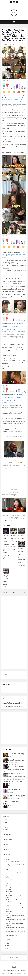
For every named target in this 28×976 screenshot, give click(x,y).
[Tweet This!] (7, 521)
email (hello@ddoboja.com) (8, 690)
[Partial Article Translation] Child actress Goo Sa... (14, 880)
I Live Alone (9, 43)
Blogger (16, 957)
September (8, 839)
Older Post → (24, 592)
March (7, 854)
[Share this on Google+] (9, 521)
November (8, 834)
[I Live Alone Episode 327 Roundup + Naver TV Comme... (15, 920)
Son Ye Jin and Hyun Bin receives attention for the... (15, 868)
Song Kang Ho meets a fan (11, 935)
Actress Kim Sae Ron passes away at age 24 (16, 784)
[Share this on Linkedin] (12, 521)
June (7, 847)
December (8, 832)
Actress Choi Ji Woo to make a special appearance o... (13, 888)
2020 (5, 830)
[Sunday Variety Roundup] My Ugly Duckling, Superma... (14, 864)
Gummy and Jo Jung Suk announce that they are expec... (14, 924)
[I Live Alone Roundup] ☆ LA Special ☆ (21, 537)
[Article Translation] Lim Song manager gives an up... (14, 872)
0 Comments (12, 44)
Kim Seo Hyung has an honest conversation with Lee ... (14, 916)
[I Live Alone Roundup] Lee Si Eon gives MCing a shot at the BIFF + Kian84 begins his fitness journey (6, 581)
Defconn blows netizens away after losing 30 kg (15, 804)
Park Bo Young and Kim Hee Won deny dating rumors (15, 932)
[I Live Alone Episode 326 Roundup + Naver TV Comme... (14, 928)
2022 (5, 825)
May (7, 849)
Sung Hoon (7, 44)
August (7, 842)
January (7, 859)
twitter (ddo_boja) (6, 688)
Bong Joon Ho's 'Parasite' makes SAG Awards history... (14, 876)
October (7, 837)
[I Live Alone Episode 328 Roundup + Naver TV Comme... (14, 900)
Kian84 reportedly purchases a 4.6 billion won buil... (15, 884)
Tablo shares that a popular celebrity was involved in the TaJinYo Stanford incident (16, 755)
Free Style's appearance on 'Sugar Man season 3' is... (15, 904)
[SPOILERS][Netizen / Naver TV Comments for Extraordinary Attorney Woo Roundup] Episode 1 (16, 760)
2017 (5, 948)
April (7, 852)
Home (14, 592)
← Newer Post (4, 592)
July (6, 844)
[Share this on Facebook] (5, 521)
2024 (5, 822)
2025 (5, 820)
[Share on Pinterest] (10, 521)
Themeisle (7, 973)
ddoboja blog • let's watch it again (15, 970)
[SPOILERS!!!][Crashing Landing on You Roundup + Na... (13, 896)
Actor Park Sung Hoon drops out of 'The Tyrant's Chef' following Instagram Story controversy (16, 791)
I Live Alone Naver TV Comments (17, 43)
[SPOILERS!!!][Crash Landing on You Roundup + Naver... (15, 892)
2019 (5, 943)
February (8, 857)
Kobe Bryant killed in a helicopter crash (13, 861)
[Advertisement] (14, 728)
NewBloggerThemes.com (21, 973)
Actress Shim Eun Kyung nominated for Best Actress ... (14, 908)
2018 (5, 946)
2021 (5, 827)
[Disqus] (14, 615)
